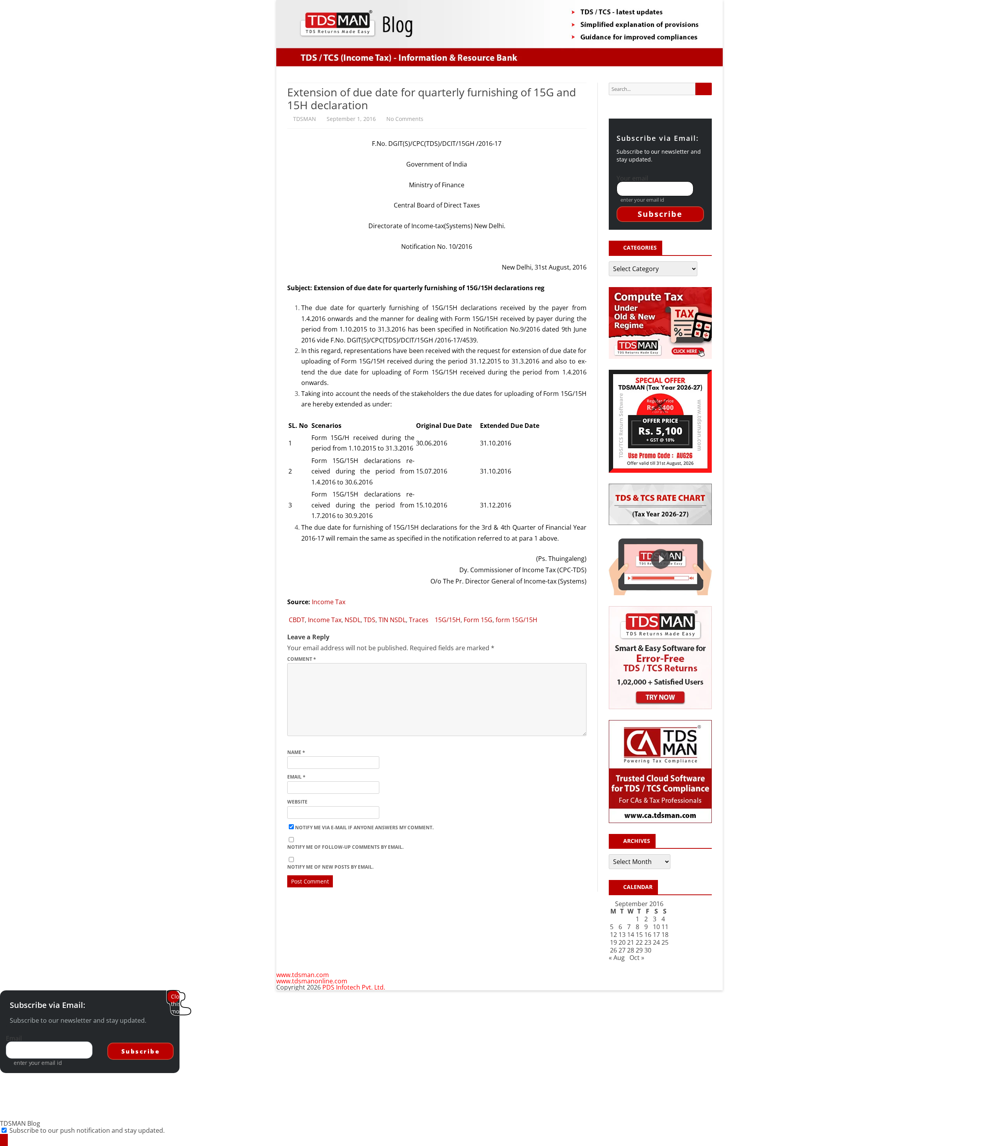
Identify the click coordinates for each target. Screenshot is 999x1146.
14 (630, 934)
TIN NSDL (392, 620)
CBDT (297, 620)
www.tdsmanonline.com (311, 981)
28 (630, 950)
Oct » (636, 957)
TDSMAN (304, 118)
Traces (418, 620)
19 (613, 942)
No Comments (404, 118)
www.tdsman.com (302, 974)
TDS (369, 620)
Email (296, 776)
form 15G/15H (516, 620)
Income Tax (328, 602)
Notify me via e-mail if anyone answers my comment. (364, 827)
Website (297, 801)
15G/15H (447, 620)
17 (656, 934)
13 (622, 934)
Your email (632, 178)
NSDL (353, 620)
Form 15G (478, 620)
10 (656, 926)
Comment (301, 659)
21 (630, 942)
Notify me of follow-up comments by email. (345, 847)
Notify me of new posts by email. (330, 867)
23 (647, 942)
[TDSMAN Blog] (4, 1140)
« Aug (617, 957)
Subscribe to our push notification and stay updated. (87, 1130)
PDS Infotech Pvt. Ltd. (353, 987)
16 (647, 934)
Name (296, 752)
